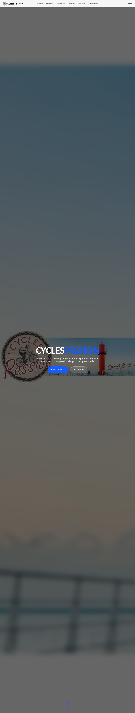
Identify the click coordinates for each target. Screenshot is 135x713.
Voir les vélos (56, 370)
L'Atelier (77, 370)
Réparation (60, 3)
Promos (49, 3)
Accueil (40, 3)
